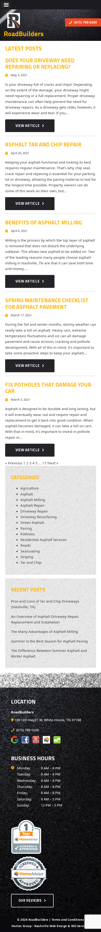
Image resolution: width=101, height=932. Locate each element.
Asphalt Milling (32, 499)
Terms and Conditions (68, 919)
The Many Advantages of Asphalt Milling (44, 631)
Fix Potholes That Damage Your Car (48, 387)
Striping (26, 556)
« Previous (13, 463)
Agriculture (29, 488)
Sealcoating (30, 551)
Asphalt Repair (32, 505)
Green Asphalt (32, 522)
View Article (28, 125)
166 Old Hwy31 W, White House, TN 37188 (48, 720)
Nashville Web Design (50, 926)
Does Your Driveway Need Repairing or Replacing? (39, 63)
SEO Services (80, 926)
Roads (25, 545)
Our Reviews (30, 900)
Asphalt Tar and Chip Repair (43, 144)
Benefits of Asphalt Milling (43, 222)
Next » (52, 463)
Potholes (27, 534)
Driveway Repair (34, 511)
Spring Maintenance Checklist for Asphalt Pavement (46, 303)
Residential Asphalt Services (43, 539)
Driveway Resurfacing (38, 516)
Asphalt (26, 494)
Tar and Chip (30, 562)
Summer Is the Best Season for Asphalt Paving (49, 641)
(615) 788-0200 (85, 22)
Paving (26, 528)
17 (44, 463)
